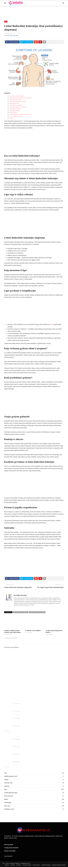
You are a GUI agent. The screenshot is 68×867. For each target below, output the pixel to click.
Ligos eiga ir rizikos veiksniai (15, 99)
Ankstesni (8, 638)
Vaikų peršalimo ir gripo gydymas (22, 752)
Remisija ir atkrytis (13, 112)
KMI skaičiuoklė (8, 844)
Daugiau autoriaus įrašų (20, 612)
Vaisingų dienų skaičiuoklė (11, 847)
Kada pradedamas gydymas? (15, 108)
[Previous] (5, 731)
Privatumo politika (27, 865)
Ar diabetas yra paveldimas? (33, 630)
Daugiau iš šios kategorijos (37, 612)
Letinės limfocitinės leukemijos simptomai (18, 101)
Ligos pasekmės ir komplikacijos (16, 105)
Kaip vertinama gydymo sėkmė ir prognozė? (18, 107)
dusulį (52, 324)
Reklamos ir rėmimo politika (59, 865)
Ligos (6, 21)
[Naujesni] (8, 731)
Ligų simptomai (8, 856)
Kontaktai (19, 865)
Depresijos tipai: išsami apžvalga (22, 744)
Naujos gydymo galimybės (15, 110)
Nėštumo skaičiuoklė (9, 851)
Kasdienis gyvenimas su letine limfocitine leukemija (20, 114)
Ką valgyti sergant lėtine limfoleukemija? (50, 587)
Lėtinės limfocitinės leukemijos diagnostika (18, 587)
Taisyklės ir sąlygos (46, 865)
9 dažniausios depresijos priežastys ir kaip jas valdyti (27, 737)
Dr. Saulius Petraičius (13, 35)
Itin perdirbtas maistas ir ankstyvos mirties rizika (26, 716)
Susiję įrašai (8, 612)
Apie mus (13, 865)
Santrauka (12, 118)
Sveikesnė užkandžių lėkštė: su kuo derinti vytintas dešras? (28, 724)
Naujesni (14, 638)
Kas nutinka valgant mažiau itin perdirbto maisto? (26, 709)
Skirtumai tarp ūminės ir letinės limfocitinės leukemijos (21, 97)
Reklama (7, 865)
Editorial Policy (36, 865)
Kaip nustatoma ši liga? (14, 103)
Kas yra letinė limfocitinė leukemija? (17, 96)
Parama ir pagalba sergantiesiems (16, 116)
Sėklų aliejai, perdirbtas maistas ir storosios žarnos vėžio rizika (30, 701)
